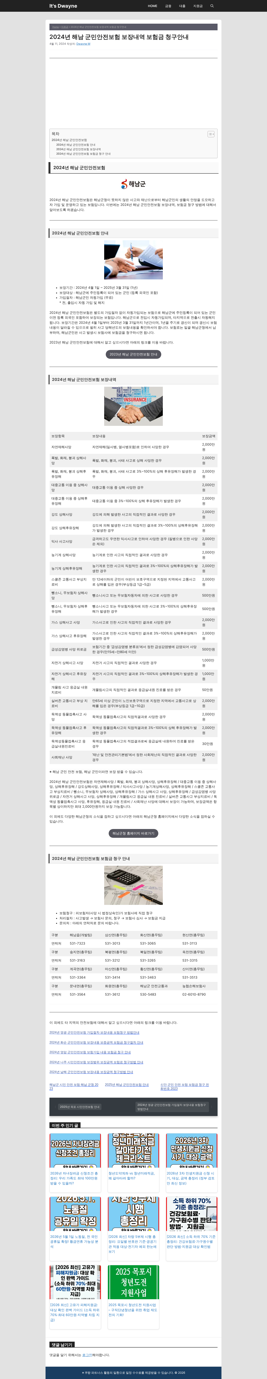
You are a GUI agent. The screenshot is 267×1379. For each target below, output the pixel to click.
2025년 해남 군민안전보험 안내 (127, 1084)
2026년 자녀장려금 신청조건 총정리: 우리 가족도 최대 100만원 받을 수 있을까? (74, 1178)
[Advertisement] (133, 93)
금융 (168, 6)
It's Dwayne (63, 6)
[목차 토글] (209, 134)
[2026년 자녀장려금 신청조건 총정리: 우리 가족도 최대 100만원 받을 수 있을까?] (75, 1165)
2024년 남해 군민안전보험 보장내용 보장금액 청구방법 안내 (91, 1072)
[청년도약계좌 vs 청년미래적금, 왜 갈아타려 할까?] (133, 1165)
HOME (152, 6)
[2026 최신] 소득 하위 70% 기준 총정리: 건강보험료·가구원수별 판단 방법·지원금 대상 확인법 (191, 1242)
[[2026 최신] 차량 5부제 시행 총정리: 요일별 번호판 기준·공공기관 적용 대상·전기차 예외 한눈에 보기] (133, 1228)
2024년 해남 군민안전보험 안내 (75, 144)
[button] (212, 6)
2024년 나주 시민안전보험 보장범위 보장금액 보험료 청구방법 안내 (96, 1062)
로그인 (87, 1355)
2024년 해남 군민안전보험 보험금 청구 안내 (83, 153)
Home (55, 26)
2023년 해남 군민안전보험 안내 (133, 354)
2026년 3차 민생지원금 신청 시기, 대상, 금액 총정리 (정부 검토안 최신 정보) (191, 1178)
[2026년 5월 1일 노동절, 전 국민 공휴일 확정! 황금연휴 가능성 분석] (75, 1228)
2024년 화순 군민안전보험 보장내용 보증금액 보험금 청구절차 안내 (96, 1042)
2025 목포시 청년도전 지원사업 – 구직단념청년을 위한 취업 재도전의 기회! (132, 1310)
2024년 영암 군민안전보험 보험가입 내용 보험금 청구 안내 (90, 1052)
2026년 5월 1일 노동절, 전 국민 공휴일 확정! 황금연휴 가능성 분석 (74, 1242)
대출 (182, 6)
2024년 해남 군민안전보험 (69, 140)
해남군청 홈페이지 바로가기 (133, 833)
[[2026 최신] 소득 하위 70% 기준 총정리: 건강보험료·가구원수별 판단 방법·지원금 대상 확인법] (191, 1228)
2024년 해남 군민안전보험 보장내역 (78, 149)
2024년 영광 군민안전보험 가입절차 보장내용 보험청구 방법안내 (94, 1032)
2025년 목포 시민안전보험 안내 (79, 1106)
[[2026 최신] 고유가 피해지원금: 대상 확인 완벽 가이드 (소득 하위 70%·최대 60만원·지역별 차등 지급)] (75, 1297)
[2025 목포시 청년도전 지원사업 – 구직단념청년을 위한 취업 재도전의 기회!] (133, 1297)
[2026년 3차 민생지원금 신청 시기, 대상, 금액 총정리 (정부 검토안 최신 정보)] (191, 1165)
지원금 (198, 6)
